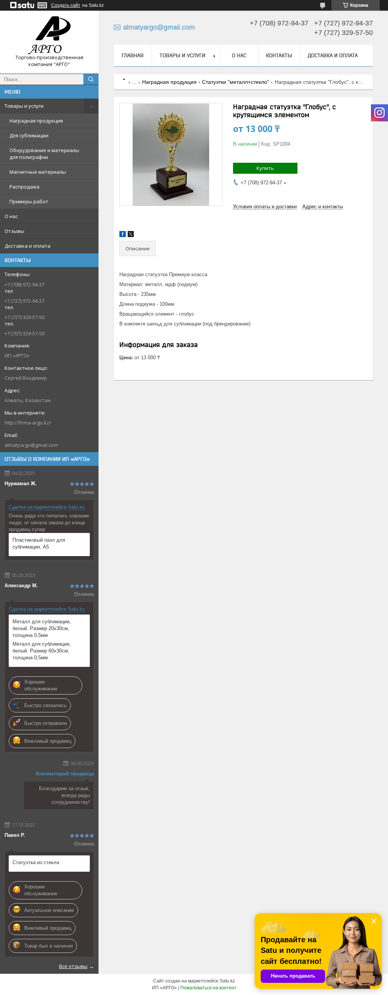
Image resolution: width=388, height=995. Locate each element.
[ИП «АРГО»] (49, 35)
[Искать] (91, 79)
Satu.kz (227, 981)
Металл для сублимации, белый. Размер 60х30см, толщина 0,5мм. (42, 650)
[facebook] (122, 235)
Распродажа (24, 186)
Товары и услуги (24, 105)
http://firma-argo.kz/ (28, 422)
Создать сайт (65, 5)
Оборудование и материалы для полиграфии (44, 153)
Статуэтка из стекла (36, 862)
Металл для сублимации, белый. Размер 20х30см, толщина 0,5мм (42, 628)
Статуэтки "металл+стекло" (235, 82)
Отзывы (14, 231)
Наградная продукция (36, 120)
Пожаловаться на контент (208, 987)
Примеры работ (28, 201)
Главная (133, 55)
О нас (11, 216)
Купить (265, 168)
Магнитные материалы (37, 171)
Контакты (279, 55)
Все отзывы (73, 966)
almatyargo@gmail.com (31, 445)
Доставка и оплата (27, 245)
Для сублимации (28, 135)
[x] (131, 235)
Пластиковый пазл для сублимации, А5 (39, 543)
